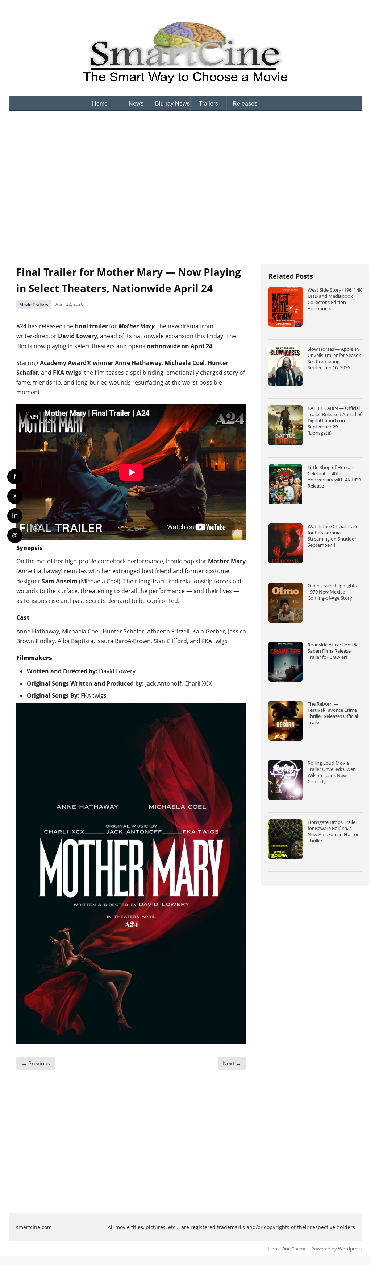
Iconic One (279, 1248)
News (136, 103)
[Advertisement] (185, 184)
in (15, 515)
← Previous (35, 1063)
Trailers (208, 103)
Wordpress (350, 1248)
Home (100, 103)
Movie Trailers (33, 304)
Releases (245, 103)
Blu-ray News (172, 103)
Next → (232, 1063)
